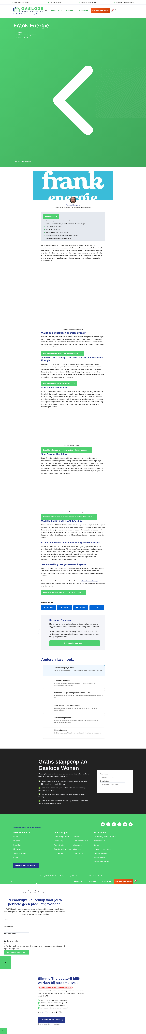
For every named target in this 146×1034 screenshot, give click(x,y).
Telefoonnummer (10, 934)
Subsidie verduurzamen (62, 849)
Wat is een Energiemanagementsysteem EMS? (72, 693)
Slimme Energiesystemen (83, 207)
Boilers (96, 845)
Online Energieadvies (61, 837)
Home (20, 32)
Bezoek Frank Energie (89, 581)
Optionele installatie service (125, 2)
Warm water (77, 849)
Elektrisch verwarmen (80, 841)
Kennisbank (84, 10)
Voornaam (104, 774)
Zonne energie (78, 853)
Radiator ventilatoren (101, 853)
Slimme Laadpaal (60, 730)
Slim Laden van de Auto (53, 226)
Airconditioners (99, 841)
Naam (6, 919)
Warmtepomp (77, 845)
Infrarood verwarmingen (102, 849)
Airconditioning (59, 845)
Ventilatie (76, 837)
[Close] (5, 962)
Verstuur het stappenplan (111, 789)
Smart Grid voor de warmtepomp (67, 705)
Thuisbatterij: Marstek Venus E (105, 837)
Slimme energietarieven (63, 718)
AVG (5, 943)
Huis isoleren (58, 853)
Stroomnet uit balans (62, 680)
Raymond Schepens (73, 205)
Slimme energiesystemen (27, 35)
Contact (16, 857)
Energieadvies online (100, 10)
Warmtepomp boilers (101, 862)
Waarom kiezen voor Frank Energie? (57, 232)
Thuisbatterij (58, 841)
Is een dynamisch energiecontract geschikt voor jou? (62, 235)
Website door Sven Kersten (98, 876)
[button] (46, 10)
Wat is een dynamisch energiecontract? (58, 221)
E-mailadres (104, 781)
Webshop (69, 10)
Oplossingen (55, 10)
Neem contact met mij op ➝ (16, 952)
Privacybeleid (70, 876)
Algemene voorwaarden (82, 876)
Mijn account (17, 849)
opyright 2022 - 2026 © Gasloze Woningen (53, 876)
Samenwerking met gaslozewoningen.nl (58, 238)
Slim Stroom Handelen (53, 229)
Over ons (16, 841)
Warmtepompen (99, 857)
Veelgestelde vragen (20, 853)
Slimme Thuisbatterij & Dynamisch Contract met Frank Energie (65, 223)
